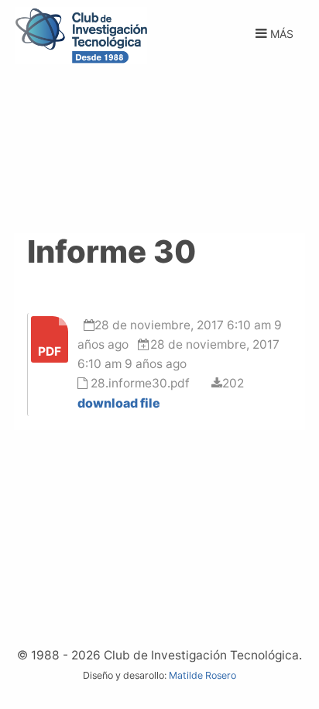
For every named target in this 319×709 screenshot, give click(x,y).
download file (118, 403)
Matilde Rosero (202, 675)
